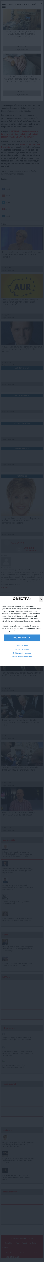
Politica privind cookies (22, 653)
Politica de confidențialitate (22, 657)
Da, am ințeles (22, 638)
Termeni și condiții (22, 649)
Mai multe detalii (22, 646)
